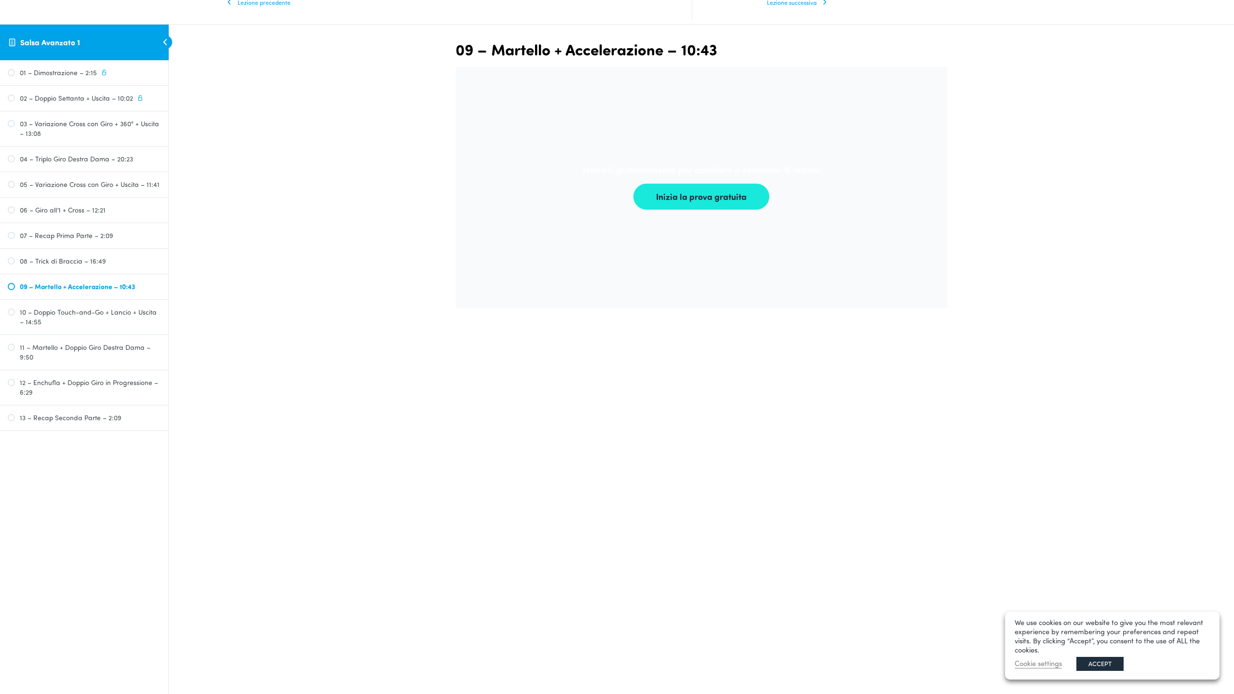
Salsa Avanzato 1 (50, 42)
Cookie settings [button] (1038, 663)
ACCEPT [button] (1100, 663)
